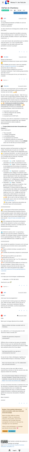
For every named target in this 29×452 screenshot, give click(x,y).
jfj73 (5, 18)
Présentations (6, 10)
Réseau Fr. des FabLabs (18, 2)
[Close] (26, 409)
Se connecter (12, 431)
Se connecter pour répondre (20, 12)
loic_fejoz (6, 56)
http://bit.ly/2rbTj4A (9, 200)
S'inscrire (5, 431)
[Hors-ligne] (2, 86)
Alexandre (6, 86)
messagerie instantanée (10, 66)
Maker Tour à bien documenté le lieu (11, 380)
